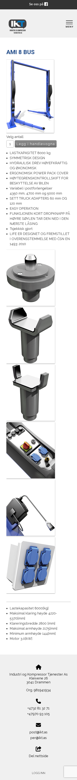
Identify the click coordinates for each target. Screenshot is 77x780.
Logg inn (38, 773)
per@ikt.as (38, 738)
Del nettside (38, 756)
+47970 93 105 (38, 714)
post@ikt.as (38, 732)
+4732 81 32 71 (38, 708)
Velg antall (14, 137)
